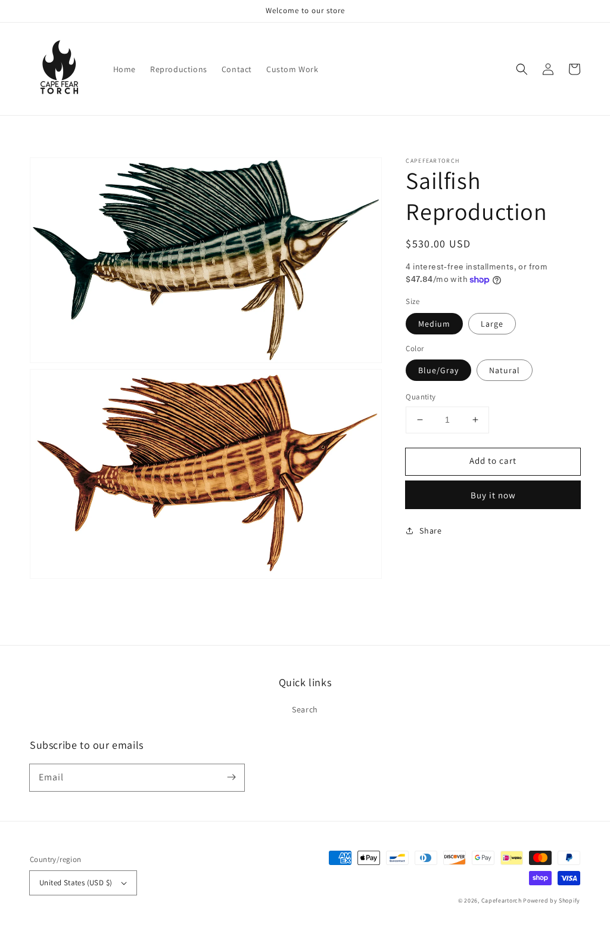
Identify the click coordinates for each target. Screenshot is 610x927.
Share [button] (430, 530)
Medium (434, 323)
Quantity (420, 397)
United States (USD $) (75, 883)
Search (305, 709)
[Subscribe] (231, 777)
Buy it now (493, 495)
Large (492, 323)
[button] (522, 69)
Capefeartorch (501, 900)
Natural (504, 370)
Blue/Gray (438, 370)
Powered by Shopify (551, 900)
